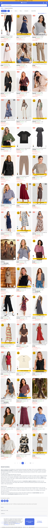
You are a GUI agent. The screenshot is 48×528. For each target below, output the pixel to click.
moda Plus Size (42, 488)
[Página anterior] (15, 463)
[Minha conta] (43, 2)
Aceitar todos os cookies (29, 522)
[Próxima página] (33, 463)
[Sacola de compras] (46, 2)
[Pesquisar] (2, 5)
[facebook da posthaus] (2, 501)
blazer (42, 477)
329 (30, 463)
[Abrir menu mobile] (1, 2)
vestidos (11, 470)
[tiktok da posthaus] (7, 501)
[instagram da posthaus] (5, 501)
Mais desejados (41, 13)
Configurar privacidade (39, 522)
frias (6, 477)
